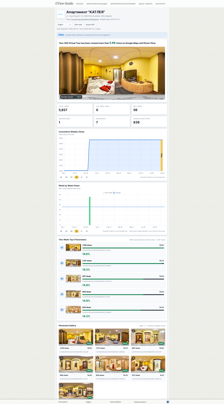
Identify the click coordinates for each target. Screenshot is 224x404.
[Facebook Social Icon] (168, 402)
